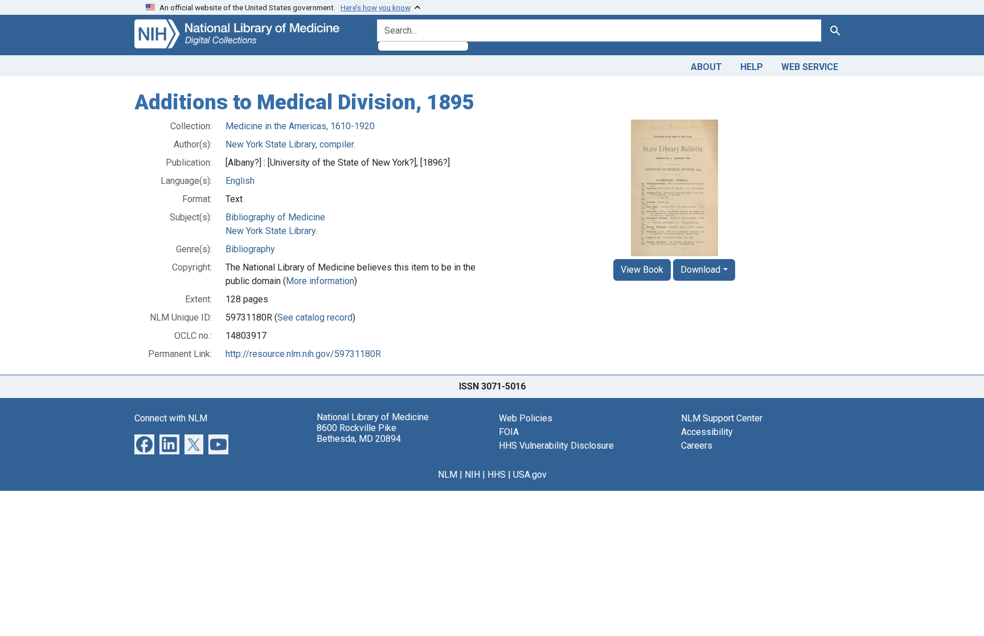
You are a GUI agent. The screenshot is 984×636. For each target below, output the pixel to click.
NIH (472, 474)
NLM (447, 474)
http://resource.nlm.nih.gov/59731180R (303, 353)
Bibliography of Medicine (275, 217)
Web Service (809, 66)
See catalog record (314, 317)
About (706, 66)
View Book (642, 269)
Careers (696, 445)
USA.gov (530, 474)
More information (320, 281)
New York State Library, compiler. (290, 144)
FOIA (509, 431)
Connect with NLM (170, 418)
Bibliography (250, 249)
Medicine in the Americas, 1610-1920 (300, 126)
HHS (496, 474)
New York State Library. (271, 230)
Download (700, 269)
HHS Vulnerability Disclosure (556, 445)
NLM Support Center (721, 418)
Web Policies (525, 418)
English (240, 180)
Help (751, 66)
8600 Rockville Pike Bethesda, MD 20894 (359, 433)
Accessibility (707, 431)
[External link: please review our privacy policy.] (144, 443)
